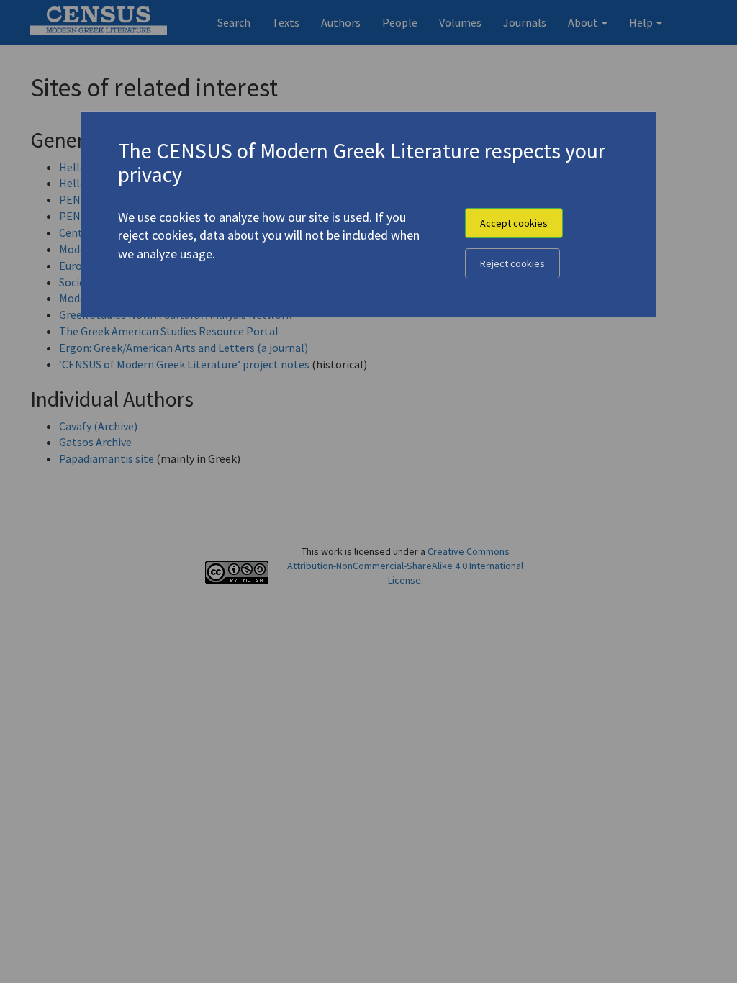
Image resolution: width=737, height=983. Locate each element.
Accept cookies (514, 223)
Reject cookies (512, 263)
